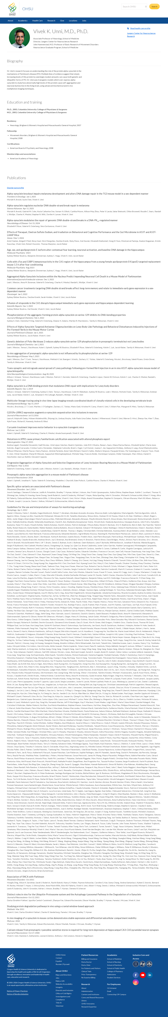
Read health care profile (140, 28)
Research (51, 20)
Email (109, 991)
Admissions (111, 974)
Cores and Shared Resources (92, 997)
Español (59, 961)
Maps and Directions (63, 975)
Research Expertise (88, 1007)
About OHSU (62, 971)
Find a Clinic (85, 965)
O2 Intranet (111, 988)
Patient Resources (89, 955)
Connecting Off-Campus (116, 994)
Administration (87, 991)
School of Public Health (116, 968)
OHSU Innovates (88, 1004)
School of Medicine (114, 959)
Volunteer (59, 1006)
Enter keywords (129, 11)
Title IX (58, 1003)
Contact (59, 958)
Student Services (113, 977)
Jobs (84, 20)
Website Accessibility (64, 984)
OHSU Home (61, 955)
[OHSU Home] (13, 9)
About (10, 20)
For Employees (114, 984)
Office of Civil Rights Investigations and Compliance (64, 996)
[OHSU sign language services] (142, 967)
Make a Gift (60, 981)
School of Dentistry (114, 965)
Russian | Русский (62, 964)
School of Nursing (114, 962)
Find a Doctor (86, 962)
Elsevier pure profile (15, 188)
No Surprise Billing (88, 977)
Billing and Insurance (89, 959)
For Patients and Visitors (90, 968)
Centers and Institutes (90, 994)
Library (84, 1001)
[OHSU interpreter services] (149, 967)
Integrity (59, 987)
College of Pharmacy (115, 971)
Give (62, 20)
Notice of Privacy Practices (17, 991)
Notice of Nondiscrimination (17, 994)
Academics (22, 20)
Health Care (37, 20)
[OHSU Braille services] (136, 967)
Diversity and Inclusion (64, 990)
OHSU (27, 8)
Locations (73, 20)
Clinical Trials (86, 971)
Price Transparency (88, 974)
